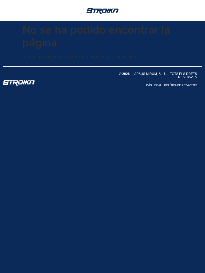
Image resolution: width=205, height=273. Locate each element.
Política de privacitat (180, 85)
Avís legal (154, 85)
